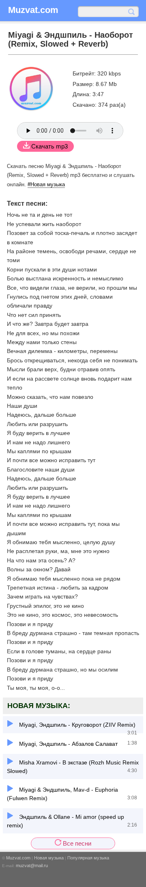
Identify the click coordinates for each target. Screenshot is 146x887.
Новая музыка (49, 857)
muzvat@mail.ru (32, 865)
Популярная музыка (88, 857)
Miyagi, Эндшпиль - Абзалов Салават (67, 744)
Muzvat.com (18, 857)
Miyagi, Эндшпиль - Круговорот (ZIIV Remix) (76, 724)
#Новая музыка (46, 184)
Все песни (76, 843)
